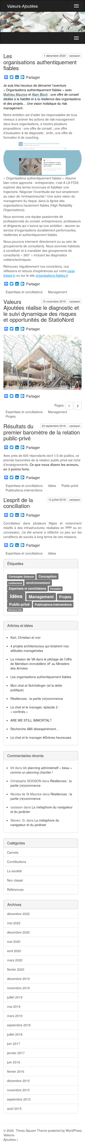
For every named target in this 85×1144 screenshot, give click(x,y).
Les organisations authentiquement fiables (40, 62)
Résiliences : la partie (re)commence (36, 698)
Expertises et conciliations (24, 292)
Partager (33, 77)
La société (14, 871)
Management (57, 292)
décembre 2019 (18, 978)
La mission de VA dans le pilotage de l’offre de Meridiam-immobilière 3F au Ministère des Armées (41, 663)
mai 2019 (13, 1006)
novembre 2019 (18, 988)
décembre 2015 (18, 1080)
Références (15, 889)
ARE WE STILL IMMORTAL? (31, 720)
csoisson (74, 55)
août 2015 (14, 1108)
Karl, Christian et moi (25, 637)
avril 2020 (14, 951)
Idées (52, 485)
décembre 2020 (18, 932)
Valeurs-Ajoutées (22, 6)
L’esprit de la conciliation (18, 503)
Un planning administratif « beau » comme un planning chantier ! (41, 770)
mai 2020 (13, 941)
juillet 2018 (14, 1034)
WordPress (74, 1130)
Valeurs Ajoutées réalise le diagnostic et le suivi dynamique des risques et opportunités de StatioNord (41, 310)
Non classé (15, 880)
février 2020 (15, 969)
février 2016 (15, 1071)
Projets (11, 416)
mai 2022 (13, 923)
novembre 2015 (18, 1090)
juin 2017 (13, 1043)
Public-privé (69, 485)
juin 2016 (13, 1062)
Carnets (12, 852)
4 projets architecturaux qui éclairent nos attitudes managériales (39, 648)
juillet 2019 (14, 997)
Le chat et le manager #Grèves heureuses (40, 737)
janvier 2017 (16, 1053)
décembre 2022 (18, 913)
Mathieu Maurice (15, 94)
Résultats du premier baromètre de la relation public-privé (41, 432)
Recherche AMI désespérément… (34, 729)
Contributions (16, 861)
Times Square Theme (31, 1130)
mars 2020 (14, 960)
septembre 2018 (19, 1025)
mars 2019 (14, 1015)
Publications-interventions (24, 490)
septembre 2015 (19, 1099)
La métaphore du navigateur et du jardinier (34, 822)
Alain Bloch (40, 94)
